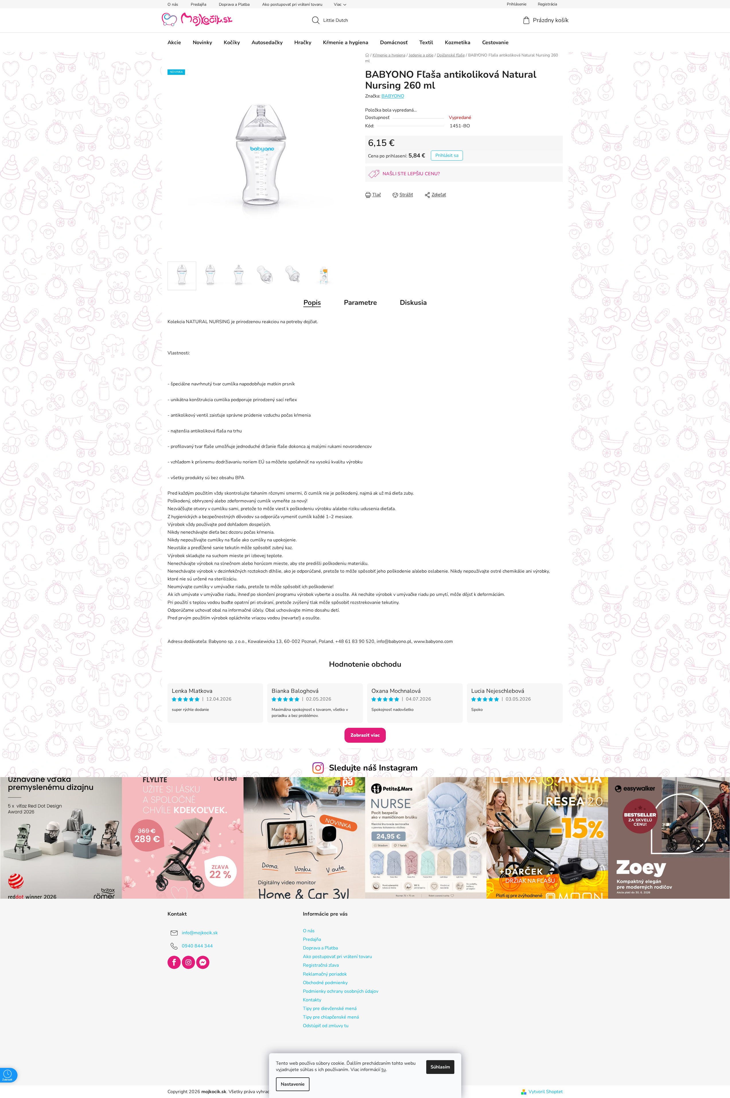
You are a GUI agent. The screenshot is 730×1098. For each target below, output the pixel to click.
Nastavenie (293, 1084)
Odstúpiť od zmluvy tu (326, 1026)
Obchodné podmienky (325, 983)
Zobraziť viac (365, 735)
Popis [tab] (312, 302)
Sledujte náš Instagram (373, 767)
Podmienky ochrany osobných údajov (340, 991)
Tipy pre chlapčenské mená (331, 1017)
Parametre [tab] (360, 302)
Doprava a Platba (234, 4)
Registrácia (547, 4)
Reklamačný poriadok (325, 974)
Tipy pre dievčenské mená (330, 1008)
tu (383, 1069)
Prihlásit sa (446, 155)
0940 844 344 (197, 946)
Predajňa (198, 4)
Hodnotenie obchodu (365, 664)
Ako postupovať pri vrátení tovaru (292, 4)
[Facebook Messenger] (202, 962)
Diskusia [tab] (413, 302)
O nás (173, 4)
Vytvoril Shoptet (546, 1092)
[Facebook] (174, 962)
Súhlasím (440, 1067)
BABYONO (392, 96)
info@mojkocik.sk (200, 933)
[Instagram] (188, 962)
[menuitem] (174, 42)
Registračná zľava (321, 965)
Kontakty (312, 1000)
